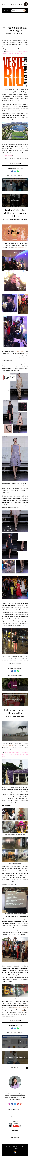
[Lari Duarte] (15, 4)
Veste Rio (19, 53)
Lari (15, 34)
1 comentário (11, 1025)
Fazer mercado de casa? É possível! (15, 1057)
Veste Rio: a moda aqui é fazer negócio (15, 29)
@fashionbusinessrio (20, 1008)
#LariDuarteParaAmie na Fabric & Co (15, 700)
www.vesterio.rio (7, 155)
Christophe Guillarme (21, 248)
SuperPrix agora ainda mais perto (15, 1042)
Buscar (24, 10)
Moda (22, 34)
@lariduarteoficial (8, 745)
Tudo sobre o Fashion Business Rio (15, 711)
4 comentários (11, 668)
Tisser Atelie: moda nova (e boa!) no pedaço (15, 684)
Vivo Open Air (15, 200)
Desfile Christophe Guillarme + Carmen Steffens (15, 213)
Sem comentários (12, 168)
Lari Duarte (15, 1091)
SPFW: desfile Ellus (15, 185)
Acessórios (16, 219)
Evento (18, 34)
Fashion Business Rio (15, 754)
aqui (23, 1010)
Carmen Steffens (19, 351)
